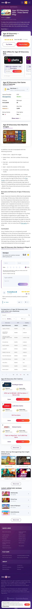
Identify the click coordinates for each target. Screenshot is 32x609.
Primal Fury (14, 499)
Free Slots (7, 6)
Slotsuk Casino (16, 427)
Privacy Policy (20, 567)
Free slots (4, 538)
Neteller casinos (22, 538)
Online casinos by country (6, 543)
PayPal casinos (22, 536)
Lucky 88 (4, 348)
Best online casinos (6, 531)
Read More (4, 29)
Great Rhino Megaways (5, 332)
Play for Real (23, 44)
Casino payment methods (22, 532)
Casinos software (6, 545)
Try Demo (9, 44)
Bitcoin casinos (22, 534)
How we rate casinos (7, 557)
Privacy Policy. (5, 606)
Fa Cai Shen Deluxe (6, 359)
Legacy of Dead (5, 328)
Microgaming (6, 96)
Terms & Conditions (6, 567)
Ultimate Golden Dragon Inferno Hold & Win (7, 337)
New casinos (5, 536)
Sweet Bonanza (15, 512)
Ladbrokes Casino (17, 406)
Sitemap (19, 569)
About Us (4, 565)
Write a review (23, 284)
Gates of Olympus (15, 505)
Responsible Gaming (7, 555)
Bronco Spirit (5, 369)
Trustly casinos (22, 540)
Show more (16, 447)
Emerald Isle (5, 342)
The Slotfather (5, 366)
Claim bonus (17, 71)
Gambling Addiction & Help (23, 555)
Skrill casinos (21, 542)
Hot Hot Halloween (6, 355)
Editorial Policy (5, 569)
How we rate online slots (22, 557)
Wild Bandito (14, 492)
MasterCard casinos (6, 547)
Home (2, 6)
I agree (27, 604)
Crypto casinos (5, 534)
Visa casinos (21, 545)
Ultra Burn (4, 362)
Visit (23, 399)
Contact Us (19, 565)
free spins (24, 223)
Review (9, 399)
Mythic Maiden (5, 345)
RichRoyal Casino (17, 384)
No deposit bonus (6, 540)
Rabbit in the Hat (6, 352)
